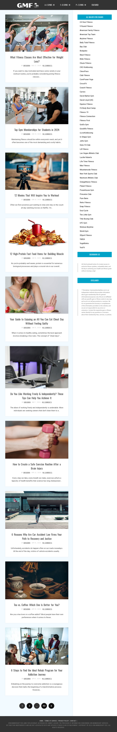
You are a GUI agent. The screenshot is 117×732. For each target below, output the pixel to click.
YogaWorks (84, 243)
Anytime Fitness (86, 38)
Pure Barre (84, 198)
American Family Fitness (89, 30)
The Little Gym (85, 215)
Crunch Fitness (86, 88)
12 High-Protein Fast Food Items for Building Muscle (37, 254)
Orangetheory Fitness (88, 182)
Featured (95, 5)
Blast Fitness (85, 55)
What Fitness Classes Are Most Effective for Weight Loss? (36, 59)
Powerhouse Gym (87, 190)
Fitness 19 (84, 112)
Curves (82, 92)
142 (44, 705)
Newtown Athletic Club (89, 178)
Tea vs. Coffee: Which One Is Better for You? (37, 605)
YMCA (82, 239)
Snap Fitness (85, 206)
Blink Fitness (85, 59)
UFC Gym (83, 223)
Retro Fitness (85, 202)
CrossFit (83, 83)
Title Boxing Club (86, 219)
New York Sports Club (88, 174)
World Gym (84, 231)
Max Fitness (85, 165)
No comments (47, 65)
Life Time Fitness (87, 161)
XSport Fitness (86, 235)
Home (41, 721)
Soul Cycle (84, 211)
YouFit (82, 247)
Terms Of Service (51, 721)
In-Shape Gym (85, 137)
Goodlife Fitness (86, 129)
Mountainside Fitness (88, 170)
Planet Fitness (85, 186)
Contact (73, 721)
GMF (28, 6)
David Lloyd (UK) (86, 100)
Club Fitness (85, 75)
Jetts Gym (84, 141)
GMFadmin (26, 65)
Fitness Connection (87, 116)
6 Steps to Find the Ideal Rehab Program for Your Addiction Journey (36, 672)
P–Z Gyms (79, 5)
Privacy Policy (63, 721)
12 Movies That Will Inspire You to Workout (37, 195)
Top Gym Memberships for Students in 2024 (36, 130)
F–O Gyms (64, 5)
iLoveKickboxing (86, 133)
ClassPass (84, 71)
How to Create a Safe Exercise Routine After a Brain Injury (37, 466)
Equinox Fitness (86, 104)
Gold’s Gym (84, 124)
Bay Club (83, 47)
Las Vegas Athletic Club (89, 153)
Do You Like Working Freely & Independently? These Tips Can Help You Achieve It (36, 396)
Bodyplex (83, 51)
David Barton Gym (87, 96)
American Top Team (87, 34)
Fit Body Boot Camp (88, 108)
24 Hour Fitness (86, 22)
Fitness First (85, 120)
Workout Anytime (86, 227)
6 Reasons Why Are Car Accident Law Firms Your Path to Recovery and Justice (37, 536)
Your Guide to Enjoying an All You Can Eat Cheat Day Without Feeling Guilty (37, 321)
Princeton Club (85, 194)
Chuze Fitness (85, 63)
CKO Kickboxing (86, 67)
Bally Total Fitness (87, 42)
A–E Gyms (48, 5)
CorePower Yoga (86, 79)
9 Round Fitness (86, 26)
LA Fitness (84, 149)
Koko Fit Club (85, 145)
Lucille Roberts (86, 157)
